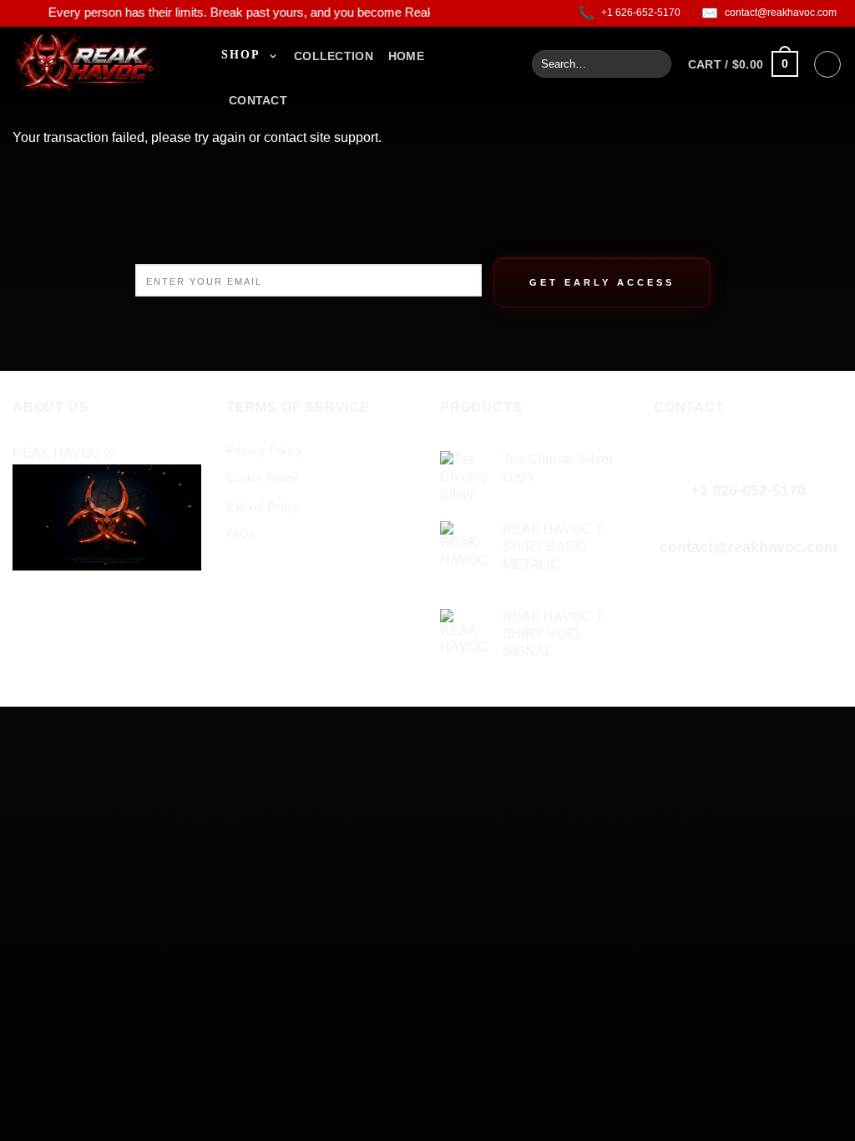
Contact (258, 100)
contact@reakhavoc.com (748, 547)
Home (406, 56)
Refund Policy (263, 506)
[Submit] (656, 64)
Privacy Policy (264, 450)
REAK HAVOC (58, 453)
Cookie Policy (262, 478)
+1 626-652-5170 (748, 490)
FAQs (240, 534)
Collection (333, 56)
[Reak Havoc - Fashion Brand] (104, 64)
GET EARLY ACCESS (602, 282)
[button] (743, 63)
